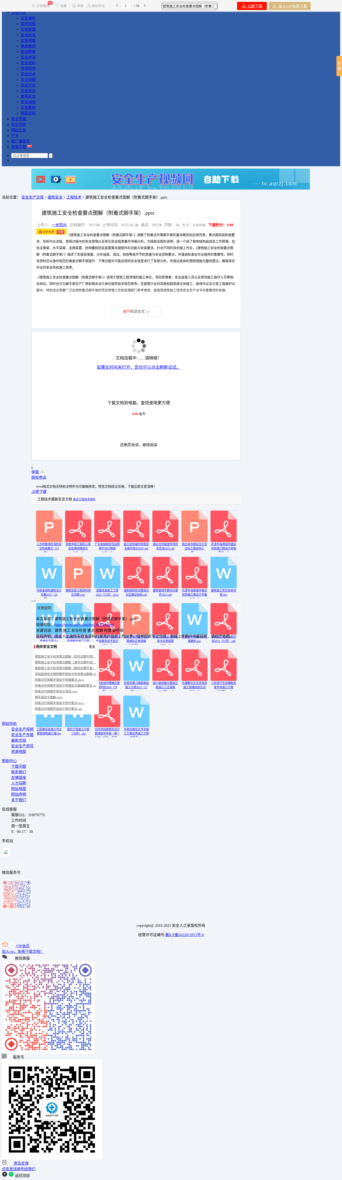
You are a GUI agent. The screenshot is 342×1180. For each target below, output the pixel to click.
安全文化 (28, 85)
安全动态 (28, 102)
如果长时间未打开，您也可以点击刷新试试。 (139, 367)
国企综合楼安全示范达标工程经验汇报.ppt (194, 548)
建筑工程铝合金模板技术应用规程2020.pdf (165, 641)
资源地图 (18, 752)
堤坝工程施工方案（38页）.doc (78, 731)
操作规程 (28, 24)
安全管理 (28, 29)
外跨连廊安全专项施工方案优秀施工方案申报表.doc (136, 733)
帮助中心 (9, 761)
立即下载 (254, 6)
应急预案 (28, 41)
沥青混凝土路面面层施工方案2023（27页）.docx (136, 687)
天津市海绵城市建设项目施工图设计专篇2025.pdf (194, 595)
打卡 (15, 136)
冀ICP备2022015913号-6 (184, 935)
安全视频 (28, 80)
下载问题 (18, 766)
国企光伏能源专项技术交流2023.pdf (165, 546)
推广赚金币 (20, 141)
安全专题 (18, 119)
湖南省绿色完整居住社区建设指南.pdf (136, 592)
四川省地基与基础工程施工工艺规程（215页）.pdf (165, 687)
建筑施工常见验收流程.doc (223, 592)
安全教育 (28, 52)
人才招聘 (18, 783)
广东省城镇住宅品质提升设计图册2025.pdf (107, 548)
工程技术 (74, 197)
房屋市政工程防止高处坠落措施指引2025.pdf (78, 548)
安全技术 (28, 74)
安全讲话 (28, 57)
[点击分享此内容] (339, 66)
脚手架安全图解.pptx (49, 697)
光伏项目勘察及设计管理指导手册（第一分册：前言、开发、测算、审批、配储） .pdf (107, 738)
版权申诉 (98, 6)
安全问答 (18, 124)
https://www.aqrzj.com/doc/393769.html (84, 625)
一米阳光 (59, 225)
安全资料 (28, 63)
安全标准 (28, 35)
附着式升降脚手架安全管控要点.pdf (58, 709)
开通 (60, 232)
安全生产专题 (22, 735)
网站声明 (18, 794)
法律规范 (28, 68)
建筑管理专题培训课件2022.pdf (165, 592)
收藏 (63, 6)
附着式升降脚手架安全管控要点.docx (59, 703)
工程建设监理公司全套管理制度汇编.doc (49, 731)
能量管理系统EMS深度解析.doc (194, 639)
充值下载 (19, 147)
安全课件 (28, 18)
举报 (80, 6)
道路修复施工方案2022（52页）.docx (107, 592)
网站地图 (18, 789)
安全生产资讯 (22, 746)
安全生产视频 (22, 729)
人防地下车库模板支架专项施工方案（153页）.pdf (223, 687)
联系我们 (18, 772)
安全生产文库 (32, 197)
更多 (92, 646)
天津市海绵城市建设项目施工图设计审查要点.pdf (223, 548)
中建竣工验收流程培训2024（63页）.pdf (223, 639)
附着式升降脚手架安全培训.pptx (56, 691)
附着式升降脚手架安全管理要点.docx (59, 679)
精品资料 (28, 113)
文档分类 (18, 12)
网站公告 (18, 130)
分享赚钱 (43, 6)
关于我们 (18, 800)
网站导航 (9, 724)
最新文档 (18, 740)
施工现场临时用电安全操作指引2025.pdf (136, 546)
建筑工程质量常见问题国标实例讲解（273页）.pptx (136, 641)
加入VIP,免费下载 (292, 6)
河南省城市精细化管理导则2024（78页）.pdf (107, 687)
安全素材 (28, 108)
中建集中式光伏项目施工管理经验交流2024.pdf (194, 687)
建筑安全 (28, 96)
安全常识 (28, 91)
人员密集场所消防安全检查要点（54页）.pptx (49, 548)
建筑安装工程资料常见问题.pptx (78, 592)
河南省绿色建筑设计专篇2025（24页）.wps (49, 595)
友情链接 (18, 778)
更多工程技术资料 (84, 499)
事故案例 (28, 46)
